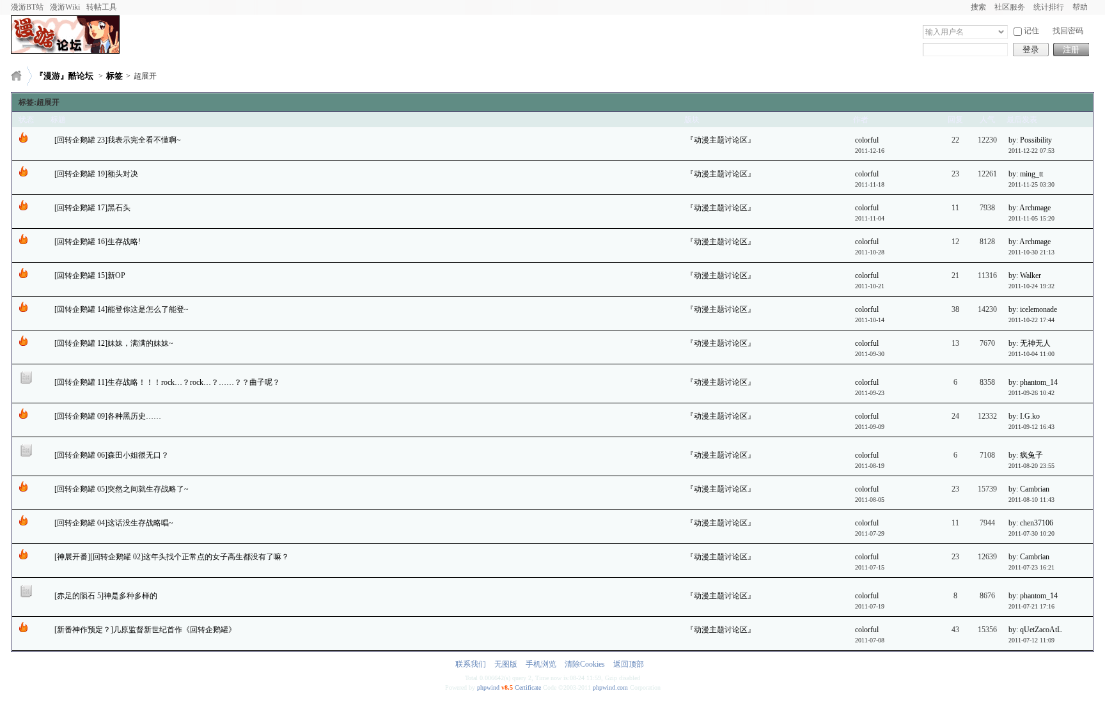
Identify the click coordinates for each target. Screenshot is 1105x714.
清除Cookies (585, 664)
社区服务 (1009, 7)
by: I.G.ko (1024, 416)
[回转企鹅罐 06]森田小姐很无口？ (111, 455)
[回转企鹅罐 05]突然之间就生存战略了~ (121, 489)
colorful (867, 140)
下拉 (1001, 31)
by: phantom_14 (1033, 382)
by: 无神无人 (1029, 343)
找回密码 (1068, 30)
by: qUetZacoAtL (1035, 629)
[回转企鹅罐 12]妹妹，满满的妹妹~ (113, 343)
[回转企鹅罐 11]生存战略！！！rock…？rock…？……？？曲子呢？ (167, 382)
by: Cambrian (1028, 489)
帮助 (1080, 7)
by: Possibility (1030, 140)
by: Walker (1024, 275)
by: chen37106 (1030, 522)
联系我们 (470, 664)
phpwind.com (610, 687)
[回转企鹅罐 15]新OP (89, 275)
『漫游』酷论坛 (64, 76)
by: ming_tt (1025, 173)
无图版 (505, 664)
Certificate (528, 687)
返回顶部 (628, 664)
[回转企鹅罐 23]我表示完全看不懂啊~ (117, 140)
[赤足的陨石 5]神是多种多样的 (105, 595)
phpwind (488, 687)
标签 (114, 76)
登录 (1031, 49)
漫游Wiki (65, 7)
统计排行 (1048, 7)
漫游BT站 (27, 7)
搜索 (978, 7)
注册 (1071, 49)
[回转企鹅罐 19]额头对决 (96, 173)
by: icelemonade (1032, 309)
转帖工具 (101, 7)
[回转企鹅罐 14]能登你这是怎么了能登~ (121, 309)
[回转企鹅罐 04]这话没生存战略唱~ (113, 522)
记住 (1031, 30)
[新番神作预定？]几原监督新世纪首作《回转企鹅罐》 (145, 629)
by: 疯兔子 (1025, 455)
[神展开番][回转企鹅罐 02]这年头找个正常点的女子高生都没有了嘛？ (171, 556)
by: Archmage (1029, 207)
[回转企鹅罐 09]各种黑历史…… (107, 416)
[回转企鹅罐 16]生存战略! (97, 241)
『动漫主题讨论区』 (720, 140)
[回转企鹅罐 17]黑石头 (92, 207)
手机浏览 (541, 664)
